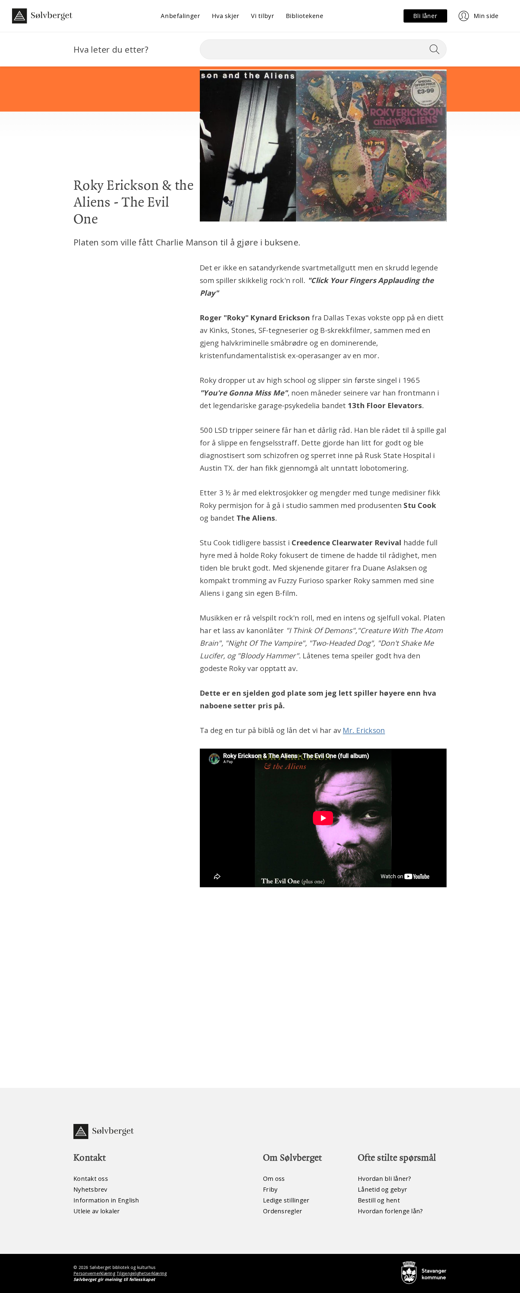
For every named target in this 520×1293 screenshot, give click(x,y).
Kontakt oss (90, 1178)
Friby (270, 1189)
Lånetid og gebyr (382, 1189)
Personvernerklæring (94, 1273)
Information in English (106, 1200)
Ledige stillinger (286, 1200)
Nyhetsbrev (90, 1189)
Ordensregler (282, 1211)
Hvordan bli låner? (384, 1178)
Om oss (274, 1178)
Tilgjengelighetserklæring (141, 1273)
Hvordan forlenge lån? (390, 1211)
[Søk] (437, 49)
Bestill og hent (379, 1200)
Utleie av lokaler (96, 1211)
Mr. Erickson (364, 730)
